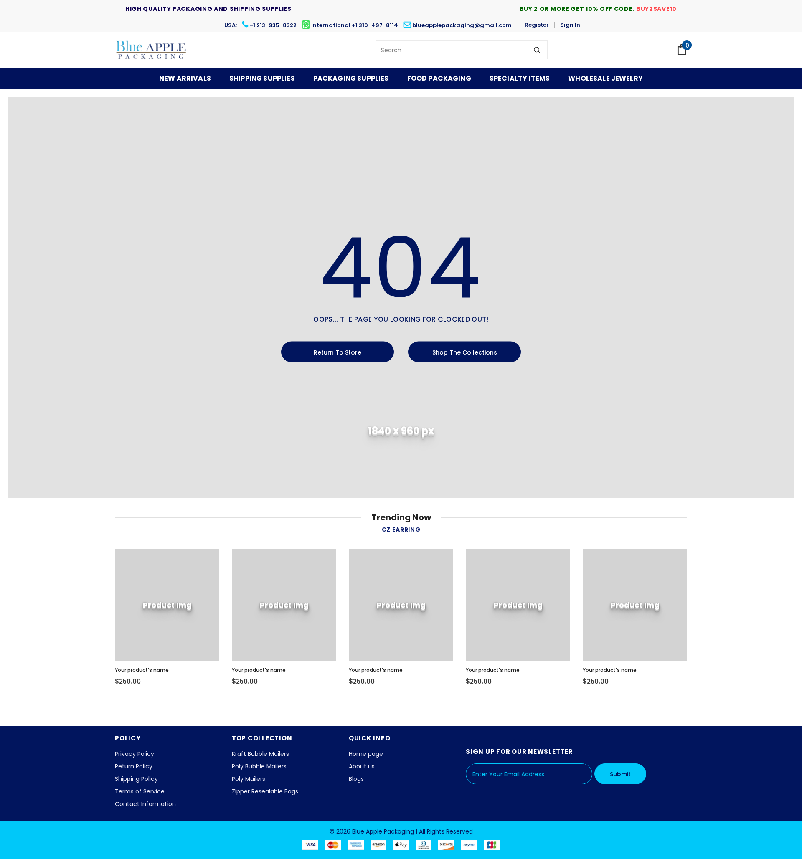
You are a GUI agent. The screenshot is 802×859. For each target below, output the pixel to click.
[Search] (537, 50)
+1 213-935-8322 (273, 25)
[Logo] (151, 49)
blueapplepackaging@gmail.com (462, 25)
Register (537, 25)
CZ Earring (401, 529)
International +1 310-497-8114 (354, 25)
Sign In (570, 25)
